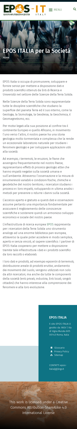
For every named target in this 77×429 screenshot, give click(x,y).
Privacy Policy (61, 351)
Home (6, 57)
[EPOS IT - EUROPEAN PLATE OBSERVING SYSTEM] (26, 9)
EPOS (50, 224)
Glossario (59, 347)
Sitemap (58, 355)
